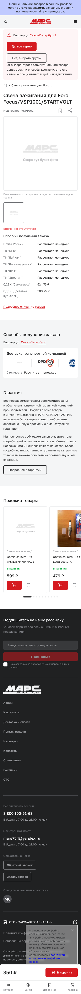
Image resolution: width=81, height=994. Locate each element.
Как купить (11, 712)
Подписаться (40, 656)
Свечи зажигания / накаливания (19, 552)
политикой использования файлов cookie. (47, 958)
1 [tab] (27, 596)
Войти (28, 989)
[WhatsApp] (68, 115)
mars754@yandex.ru (21, 838)
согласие (21, 663)
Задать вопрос (17, 876)
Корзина (73, 989)
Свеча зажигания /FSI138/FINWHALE (20, 559)
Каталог (8, 989)
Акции (8, 702)
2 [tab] (33, 596)
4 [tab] (39, 596)
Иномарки (10, 741)
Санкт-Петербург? (43, 35)
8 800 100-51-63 (18, 813)
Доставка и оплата (16, 722)
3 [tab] (36, 596)
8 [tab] (51, 596)
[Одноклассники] (62, 115)
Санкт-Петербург (33, 342)
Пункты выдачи (14, 731)
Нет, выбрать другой (27, 58)
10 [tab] (57, 596)
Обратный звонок (20, 865)
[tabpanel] (25, 549)
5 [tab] (42, 596)
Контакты (10, 750)
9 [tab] (54, 596)
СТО (6, 779)
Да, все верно (22, 46)
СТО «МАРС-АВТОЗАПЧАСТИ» (30, 922)
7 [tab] (48, 596)
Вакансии (10, 770)
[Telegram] (48, 115)
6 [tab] (45, 596)
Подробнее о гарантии (25, 470)
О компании (12, 760)
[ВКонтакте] (55, 115)
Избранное (49, 989)
